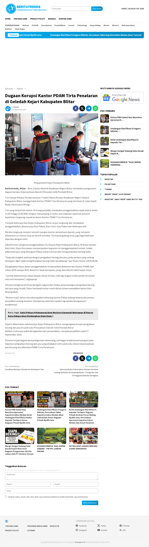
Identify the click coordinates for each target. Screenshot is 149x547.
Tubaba (108, 189)
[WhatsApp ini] (95, 108)
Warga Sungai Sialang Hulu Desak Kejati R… (127, 152)
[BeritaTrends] (26, 8)
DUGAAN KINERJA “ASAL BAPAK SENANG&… (125, 163)
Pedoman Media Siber (37, 526)
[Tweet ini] (82, 108)
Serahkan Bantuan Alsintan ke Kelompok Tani (24, 368)
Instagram (83, 530)
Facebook (83, 526)
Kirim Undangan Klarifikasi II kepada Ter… (124, 141)
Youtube (104, 530)
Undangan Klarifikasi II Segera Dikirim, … (125, 130)
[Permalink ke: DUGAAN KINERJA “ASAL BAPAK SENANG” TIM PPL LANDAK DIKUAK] (51, 436)
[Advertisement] (74, 60)
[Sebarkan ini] (76, 108)
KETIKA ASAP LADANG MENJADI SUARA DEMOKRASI (83, 447)
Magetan (109, 179)
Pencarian (97, 8)
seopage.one (80, 542)
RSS (124, 530)
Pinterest (126, 526)
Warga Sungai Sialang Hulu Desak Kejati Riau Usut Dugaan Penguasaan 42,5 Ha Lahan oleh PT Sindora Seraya (19, 450)
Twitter (103, 526)
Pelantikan (110, 184)
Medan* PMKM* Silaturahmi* (118, 194)
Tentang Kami (11, 526)
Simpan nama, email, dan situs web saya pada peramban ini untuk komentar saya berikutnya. (48, 497)
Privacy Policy (12, 530)
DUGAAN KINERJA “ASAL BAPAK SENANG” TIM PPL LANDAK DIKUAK (51, 449)
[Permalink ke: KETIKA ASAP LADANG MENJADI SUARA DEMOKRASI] (83, 436)
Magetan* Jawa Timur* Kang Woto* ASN (123, 199)
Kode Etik (54, 526)
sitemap (31, 530)
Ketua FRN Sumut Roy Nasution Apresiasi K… (126, 118)
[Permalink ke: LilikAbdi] (8, 108)
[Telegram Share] (89, 108)
